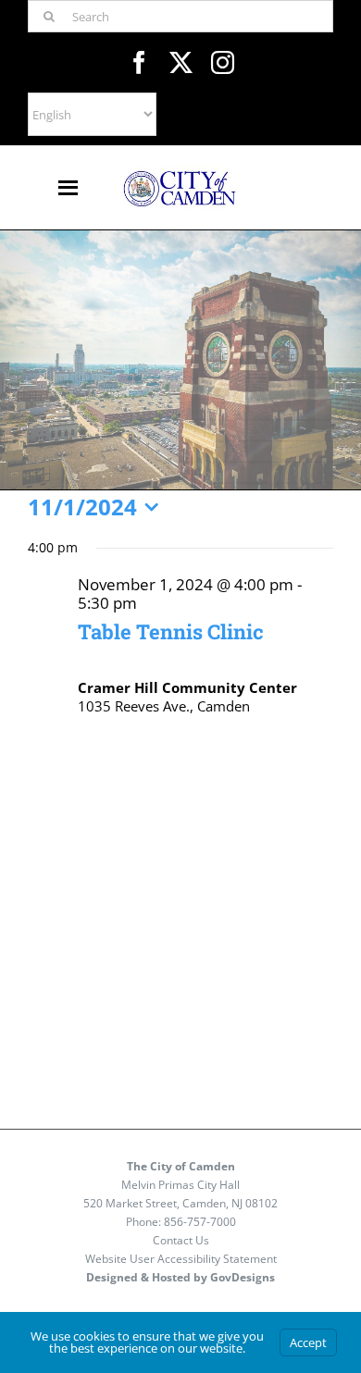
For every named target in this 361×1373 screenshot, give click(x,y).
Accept (308, 1342)
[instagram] (222, 62)
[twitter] (181, 62)
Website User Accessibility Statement (181, 1259)
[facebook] (139, 62)
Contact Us (181, 1240)
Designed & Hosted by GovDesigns (180, 1277)
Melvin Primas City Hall (180, 1185)
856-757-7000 (200, 1222)
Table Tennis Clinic (171, 631)
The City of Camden (181, 1166)
